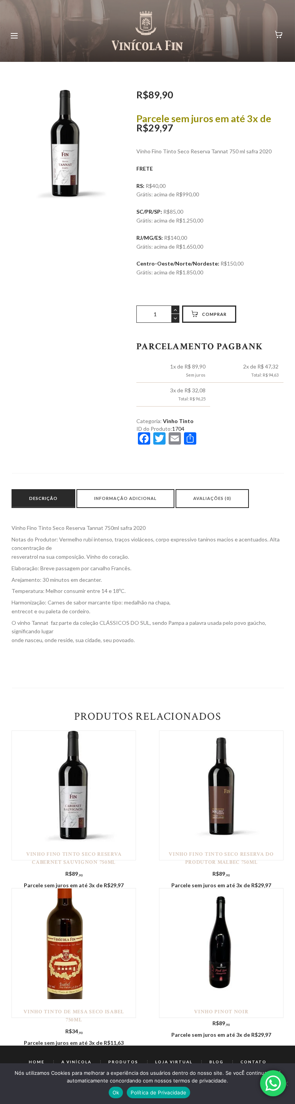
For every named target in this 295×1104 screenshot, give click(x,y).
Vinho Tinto (178, 421)
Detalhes (73, 780)
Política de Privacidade (158, 1092)
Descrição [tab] (43, 498)
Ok (116, 1092)
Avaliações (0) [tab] (212, 498)
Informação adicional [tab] (125, 498)
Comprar (214, 314)
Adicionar (74, 785)
